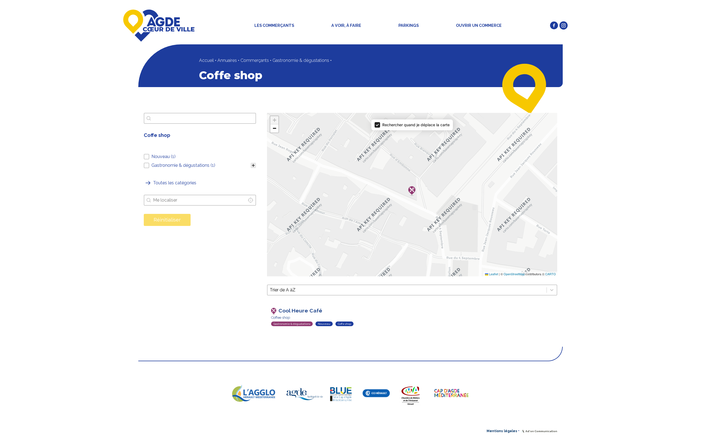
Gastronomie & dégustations (300, 60)
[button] (554, 25)
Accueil (206, 60)
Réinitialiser (167, 220)
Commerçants (254, 60)
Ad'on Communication (541, 431)
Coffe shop (344, 323)
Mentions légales (502, 431)
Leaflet (493, 274)
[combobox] (200, 200)
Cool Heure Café (300, 311)
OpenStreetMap (514, 274)
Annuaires (227, 60)
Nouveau (324, 323)
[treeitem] (200, 156)
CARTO (550, 274)
